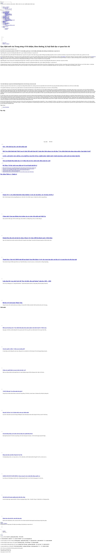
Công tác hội (7, 10)
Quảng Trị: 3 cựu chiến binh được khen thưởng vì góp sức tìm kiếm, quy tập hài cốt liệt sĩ (18, 168)
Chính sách (5, 15)
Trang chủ (4, 42)
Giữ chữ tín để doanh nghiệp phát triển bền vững (14, 497)
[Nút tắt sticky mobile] (0, 529)
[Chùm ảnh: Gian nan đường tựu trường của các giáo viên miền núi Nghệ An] (11, 213)
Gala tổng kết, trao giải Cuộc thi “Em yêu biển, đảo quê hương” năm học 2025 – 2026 (27, 281)
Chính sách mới (7, 19)
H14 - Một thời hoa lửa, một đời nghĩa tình (15, 146)
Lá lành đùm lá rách (8, 14)
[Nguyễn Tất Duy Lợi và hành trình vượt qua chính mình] (11, 410)
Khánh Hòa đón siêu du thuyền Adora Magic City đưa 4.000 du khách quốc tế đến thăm (18, 171)
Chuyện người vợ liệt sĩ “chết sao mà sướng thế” (11, 170)
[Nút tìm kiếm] (11, 10)
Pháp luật (4, 24)
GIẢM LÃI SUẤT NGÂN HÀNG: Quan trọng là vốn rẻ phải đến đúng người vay (21, 476)
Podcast (6, 23)
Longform (6, 28)
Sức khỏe (4, 22)
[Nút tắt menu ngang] (6, 532)
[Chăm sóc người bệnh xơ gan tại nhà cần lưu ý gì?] (11, 367)
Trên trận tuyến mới (8, 8)
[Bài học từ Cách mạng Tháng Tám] (11, 300)
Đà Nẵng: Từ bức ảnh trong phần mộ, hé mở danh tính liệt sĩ (20, 165)
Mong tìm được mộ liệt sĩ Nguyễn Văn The (12, 454)
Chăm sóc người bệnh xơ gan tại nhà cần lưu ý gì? (14, 370)
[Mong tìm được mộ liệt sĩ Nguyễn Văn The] (11, 452)
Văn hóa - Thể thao (6, 23)
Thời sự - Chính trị (6, 6)
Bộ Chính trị (63, 56)
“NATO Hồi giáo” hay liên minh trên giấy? (12, 391)
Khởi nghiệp (7, 18)
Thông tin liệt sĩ (5, 26)
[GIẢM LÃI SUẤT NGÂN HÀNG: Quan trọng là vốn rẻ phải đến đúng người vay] (11, 473)
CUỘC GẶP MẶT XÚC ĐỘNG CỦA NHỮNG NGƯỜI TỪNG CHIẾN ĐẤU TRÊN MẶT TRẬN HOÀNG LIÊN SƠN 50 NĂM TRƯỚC (41, 156)
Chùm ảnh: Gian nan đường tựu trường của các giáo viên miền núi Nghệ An (16, 169)
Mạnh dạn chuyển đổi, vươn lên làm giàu (12, 518)
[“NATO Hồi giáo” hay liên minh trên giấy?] (11, 389)
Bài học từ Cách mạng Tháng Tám (13, 302)
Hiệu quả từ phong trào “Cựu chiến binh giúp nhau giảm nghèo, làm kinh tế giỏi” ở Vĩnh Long (19, 167)
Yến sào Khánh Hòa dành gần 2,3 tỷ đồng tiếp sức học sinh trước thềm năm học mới (26, 160)
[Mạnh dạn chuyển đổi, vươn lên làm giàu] (11, 516)
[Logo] (1, 3)
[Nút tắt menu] (0, 9)
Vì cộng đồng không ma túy (10, 25)
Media (4, 27)
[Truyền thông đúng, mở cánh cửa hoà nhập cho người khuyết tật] (11, 431)
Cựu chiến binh (5, 7)
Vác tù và (6, 15)
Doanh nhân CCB (6, 17)
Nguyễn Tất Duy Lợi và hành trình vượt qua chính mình (16, 412)
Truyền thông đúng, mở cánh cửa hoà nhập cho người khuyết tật (17, 433)
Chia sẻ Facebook (6, 107)
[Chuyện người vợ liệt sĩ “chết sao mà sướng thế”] (11, 346)
